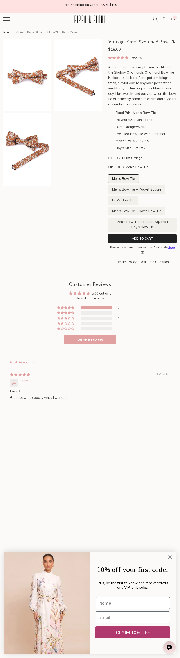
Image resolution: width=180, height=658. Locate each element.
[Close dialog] (170, 557)
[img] (20, 375)
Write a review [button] (90, 339)
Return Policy (126, 262)
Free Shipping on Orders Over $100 (90, 5)
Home (7, 32)
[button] (118, 58)
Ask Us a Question (155, 262)
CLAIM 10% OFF (133, 632)
